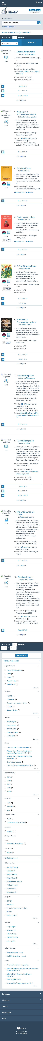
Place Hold (23, 359)
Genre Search (11, 888)
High (8, 803)
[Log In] (36, 2)
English (9, 831)
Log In (40, 2)
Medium (10, 806)
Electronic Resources (14, 670)
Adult (9, 819)
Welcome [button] (5, 1000)
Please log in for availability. (23, 192)
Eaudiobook (11, 684)
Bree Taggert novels (14, 762)
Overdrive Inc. (11, 725)
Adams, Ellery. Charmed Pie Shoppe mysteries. (19, 757)
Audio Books (11, 681)
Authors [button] (7, 717)
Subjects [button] (7, 691)
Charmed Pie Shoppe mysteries (18, 747)
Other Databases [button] (10, 948)
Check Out (22, 303)
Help (4, 1019)
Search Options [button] (8, 27)
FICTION (9, 696)
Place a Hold (23, 95)
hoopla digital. (11, 722)
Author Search (12, 874)
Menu (4, 4)
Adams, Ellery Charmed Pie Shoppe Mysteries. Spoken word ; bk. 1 (19, 752)
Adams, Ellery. (12, 729)
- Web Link (26, 138)
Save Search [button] (21, 655)
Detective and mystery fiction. (17, 703)
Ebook (9, 677)
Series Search (11, 892)
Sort (3, 40)
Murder (9, 706)
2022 (9, 784)
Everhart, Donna (12, 732)
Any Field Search (12, 867)
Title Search (11, 871)
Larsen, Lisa (11, 736)
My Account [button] (6, 1012)
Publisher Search (12, 885)
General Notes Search (14, 881)
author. (28, 54)
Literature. (10, 699)
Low (8, 810)
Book (9, 674)
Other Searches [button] (10, 863)
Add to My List (21, 100)
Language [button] (8, 827)
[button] (32, 42)
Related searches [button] (10, 858)
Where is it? (23, 86)
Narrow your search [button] (11, 661)
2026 (9, 777)
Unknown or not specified (16, 822)
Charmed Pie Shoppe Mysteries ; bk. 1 (20, 765)
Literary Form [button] (9, 848)
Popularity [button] (8, 798)
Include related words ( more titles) (16, 32)
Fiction (9, 852)
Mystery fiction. (12, 710)
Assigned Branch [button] (10, 836)
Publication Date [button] (10, 773)
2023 (9, 781)
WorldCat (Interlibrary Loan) (16, 956)
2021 (9, 788)
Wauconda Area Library (15, 843)
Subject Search (12, 878)
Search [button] (4, 1006)
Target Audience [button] (10, 814)
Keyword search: (7, 18)
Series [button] (7, 743)
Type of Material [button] (10, 666)
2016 (9, 791)
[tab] (32, 42)
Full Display (22, 91)
